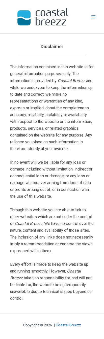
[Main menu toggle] (93, 16)
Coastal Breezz (68, 325)
